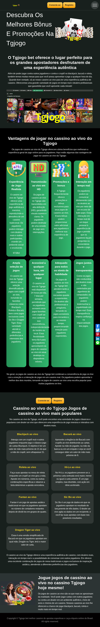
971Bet (16, 253)
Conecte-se (55, 5)
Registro (69, 5)
